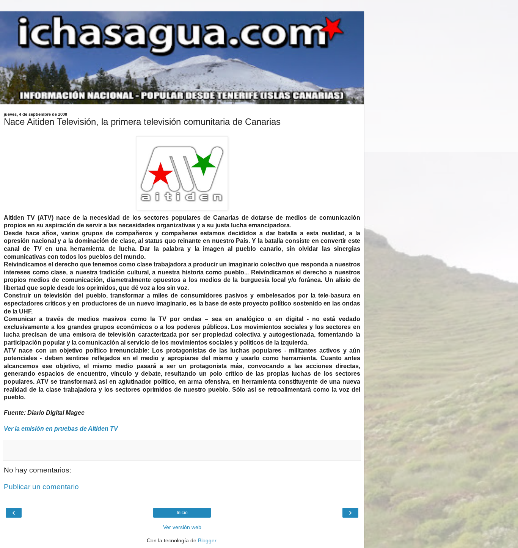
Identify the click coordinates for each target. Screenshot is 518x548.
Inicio (182, 512)
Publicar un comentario (41, 487)
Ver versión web (182, 527)
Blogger (207, 540)
